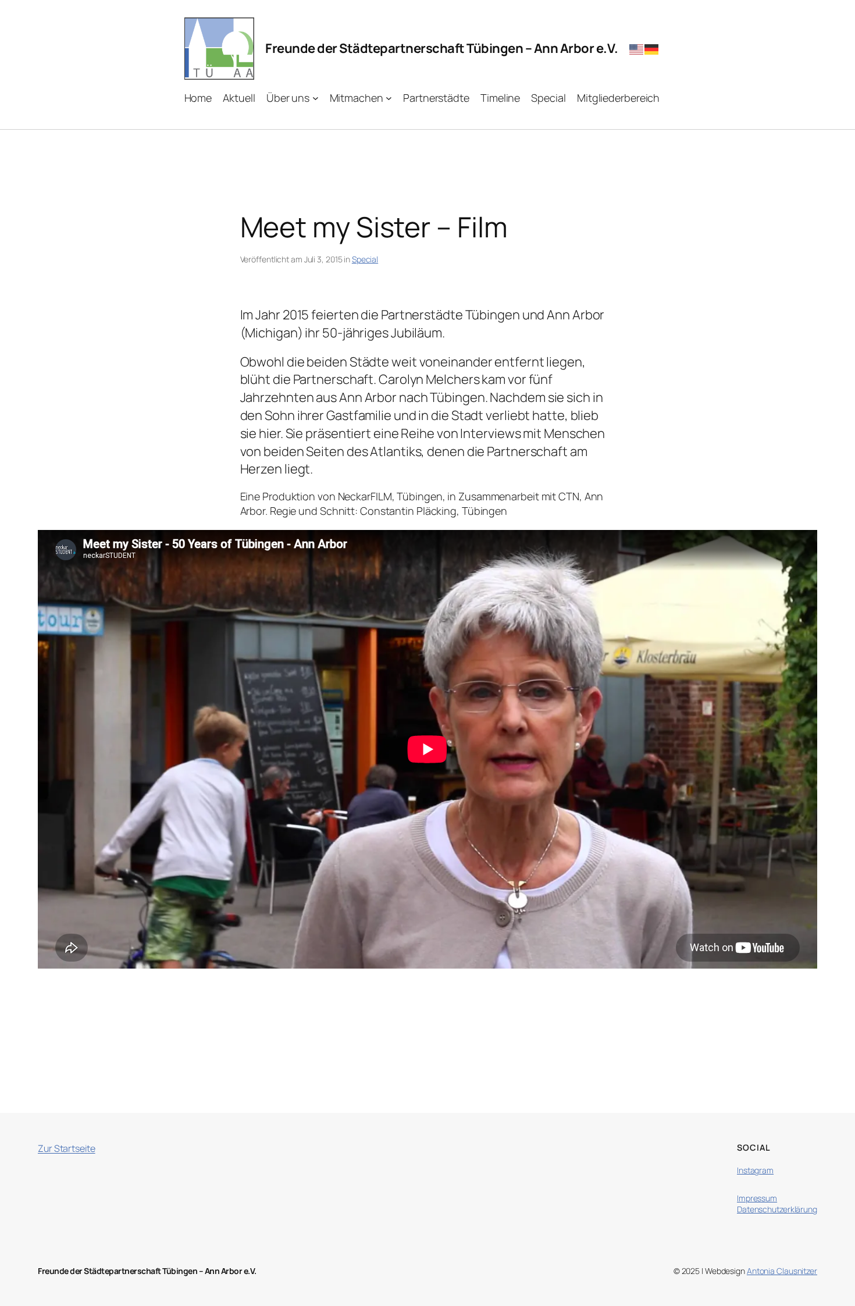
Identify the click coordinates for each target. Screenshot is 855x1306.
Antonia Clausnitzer (782, 1270)
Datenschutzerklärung (777, 1209)
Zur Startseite (66, 1148)
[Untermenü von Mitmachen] (389, 98)
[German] (652, 48)
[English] (636, 48)
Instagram (755, 1170)
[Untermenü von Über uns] (315, 98)
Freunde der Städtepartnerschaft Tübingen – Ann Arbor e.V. (441, 48)
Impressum (757, 1198)
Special (365, 259)
